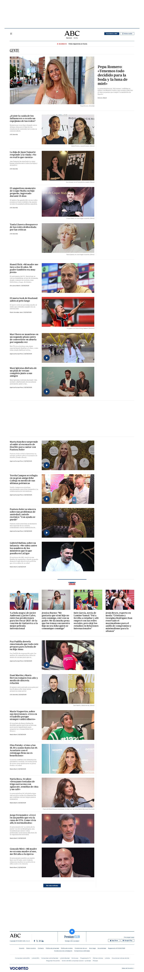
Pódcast (95, 960)
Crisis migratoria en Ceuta (78, 44)
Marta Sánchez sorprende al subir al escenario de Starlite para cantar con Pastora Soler (24, 445)
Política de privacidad (52, 948)
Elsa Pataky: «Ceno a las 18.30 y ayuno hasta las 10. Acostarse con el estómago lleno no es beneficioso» (24, 750)
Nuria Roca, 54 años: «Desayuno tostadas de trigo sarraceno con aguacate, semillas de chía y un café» (24, 784)
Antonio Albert (102, 98)
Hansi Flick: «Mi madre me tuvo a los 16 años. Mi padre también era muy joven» (24, 268)
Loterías (107, 958)
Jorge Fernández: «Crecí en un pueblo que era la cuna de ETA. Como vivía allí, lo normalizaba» (23, 819)
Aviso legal (92, 948)
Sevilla (76, 38)
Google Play (128, 940)
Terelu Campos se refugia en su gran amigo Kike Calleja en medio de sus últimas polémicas (24, 479)
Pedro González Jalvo (16, 312)
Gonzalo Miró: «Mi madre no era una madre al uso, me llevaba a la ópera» (23, 851)
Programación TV (85, 958)
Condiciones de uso (81, 948)
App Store (115, 940)
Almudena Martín (15, 285)
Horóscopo (75, 958)
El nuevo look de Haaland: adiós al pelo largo (24, 299)
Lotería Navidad (65, 958)
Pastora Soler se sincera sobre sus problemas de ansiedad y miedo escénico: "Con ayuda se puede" (23, 514)
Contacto (41, 948)
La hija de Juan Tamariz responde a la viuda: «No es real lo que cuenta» (23, 155)
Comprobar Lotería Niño (22, 958)
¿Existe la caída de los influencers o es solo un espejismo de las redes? (22, 118)
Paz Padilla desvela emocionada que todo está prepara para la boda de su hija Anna (24, 645)
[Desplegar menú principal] (11, 33)
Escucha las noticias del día (120, 958)
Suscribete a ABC (111, 34)
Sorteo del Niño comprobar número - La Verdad (76, 960)
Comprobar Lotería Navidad (49, 958)
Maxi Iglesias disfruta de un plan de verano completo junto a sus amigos (23, 372)
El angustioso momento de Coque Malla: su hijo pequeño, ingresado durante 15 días (23, 192)
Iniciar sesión (128, 34)
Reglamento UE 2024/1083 (116, 948)
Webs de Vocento (127, 968)
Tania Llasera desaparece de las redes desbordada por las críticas (24, 227)
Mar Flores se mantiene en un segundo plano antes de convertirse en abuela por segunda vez (24, 338)
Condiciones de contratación (63, 951)
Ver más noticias (52, 885)
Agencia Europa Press (17, 354)
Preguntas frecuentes (53, 960)
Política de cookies (67, 948)
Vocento (21, 948)
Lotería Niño (35, 958)
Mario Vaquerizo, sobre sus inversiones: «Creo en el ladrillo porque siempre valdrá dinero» (23, 715)
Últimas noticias (98, 958)
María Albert (14, 567)
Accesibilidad (102, 948)
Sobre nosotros (31, 948)
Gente (14, 50)
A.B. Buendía (14, 134)
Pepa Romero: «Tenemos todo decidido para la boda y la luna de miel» (112, 75)
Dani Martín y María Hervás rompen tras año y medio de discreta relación (24, 679)
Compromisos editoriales (82, 951)
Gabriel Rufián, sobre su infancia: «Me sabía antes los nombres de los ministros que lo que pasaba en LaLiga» (23, 548)
